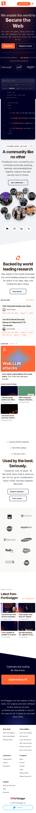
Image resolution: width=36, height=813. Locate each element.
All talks (30, 300)
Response (12, 88)
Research (6, 792)
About (21, 759)
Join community (17, 183)
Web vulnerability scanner (9, 733)
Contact (22, 766)
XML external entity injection (26, 743)
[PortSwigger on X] (29, 229)
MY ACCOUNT (23, 4)
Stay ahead (16, 291)
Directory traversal (25, 746)
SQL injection (24, 736)
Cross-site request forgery (26, 739)
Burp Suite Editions (9, 736)
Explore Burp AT (18, 679)
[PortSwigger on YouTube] (14, 229)
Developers (6, 766)
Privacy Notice (24, 773)
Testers (5, 762)
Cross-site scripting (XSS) (26, 733)
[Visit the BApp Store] (31, 146)
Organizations (7, 759)
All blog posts (28, 599)
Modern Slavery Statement (26, 776)
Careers (22, 762)
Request (4, 88)
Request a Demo (25, 46)
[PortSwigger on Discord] (7, 229)
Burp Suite (8, 46)
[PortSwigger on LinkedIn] (21, 229)
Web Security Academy (9, 785)
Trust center (17, 498)
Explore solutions (17, 492)
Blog (4, 789)
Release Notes (7, 739)
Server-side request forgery (26, 750)
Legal (21, 769)
